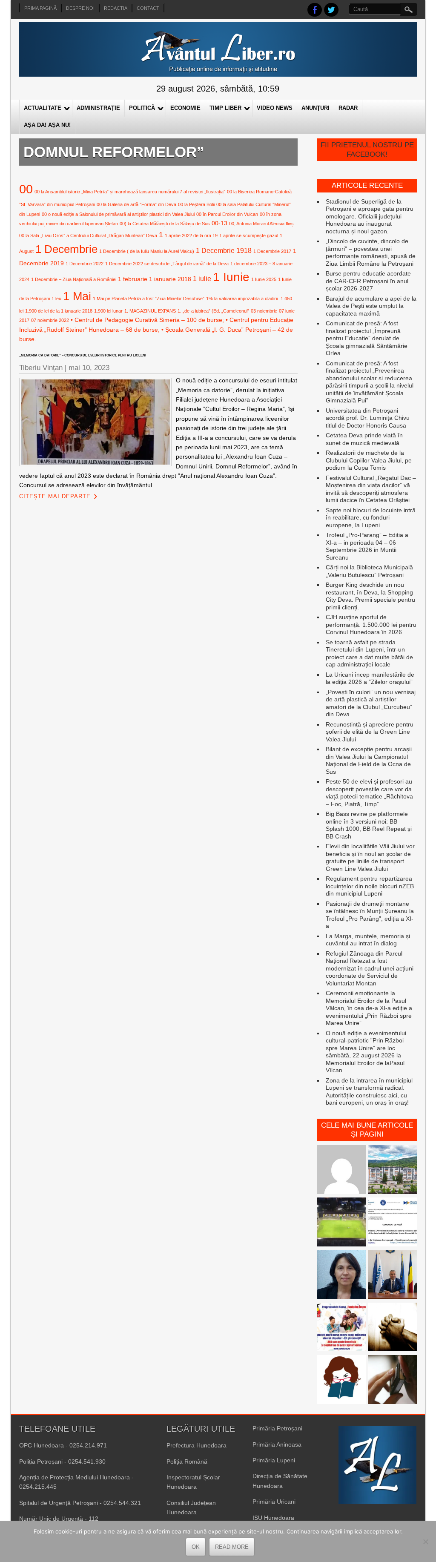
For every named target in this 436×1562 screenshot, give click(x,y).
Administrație (98, 108)
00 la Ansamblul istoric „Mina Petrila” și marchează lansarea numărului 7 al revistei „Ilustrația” (129, 191)
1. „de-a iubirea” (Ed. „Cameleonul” (213, 310)
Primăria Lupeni (273, 1460)
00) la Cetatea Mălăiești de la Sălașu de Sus (165, 223)
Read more (232, 1547)
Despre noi (80, 8)
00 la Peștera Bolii (196, 204)
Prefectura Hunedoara (196, 1445)
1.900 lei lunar (108, 310)
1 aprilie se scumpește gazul (248, 235)
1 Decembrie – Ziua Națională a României (73, 279)
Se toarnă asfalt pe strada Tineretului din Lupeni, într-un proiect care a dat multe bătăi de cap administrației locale (369, 653)
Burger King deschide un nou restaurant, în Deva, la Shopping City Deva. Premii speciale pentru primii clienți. (370, 596)
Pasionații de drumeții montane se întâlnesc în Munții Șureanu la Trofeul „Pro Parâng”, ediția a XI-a (370, 915)
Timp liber (225, 108)
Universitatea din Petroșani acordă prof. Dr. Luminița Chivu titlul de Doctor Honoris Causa (368, 418)
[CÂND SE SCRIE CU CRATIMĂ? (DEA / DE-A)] (341, 1380)
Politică (142, 108)
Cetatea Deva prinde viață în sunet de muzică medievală (364, 439)
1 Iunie (231, 277)
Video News (275, 108)
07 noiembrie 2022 (50, 320)
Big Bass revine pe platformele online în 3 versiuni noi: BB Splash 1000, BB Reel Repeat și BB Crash (369, 825)
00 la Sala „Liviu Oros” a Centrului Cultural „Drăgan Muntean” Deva (88, 235)
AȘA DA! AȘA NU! (47, 125)
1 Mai (77, 296)
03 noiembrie (264, 310)
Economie (185, 108)
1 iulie (202, 278)
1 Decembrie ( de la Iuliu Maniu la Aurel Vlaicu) (146, 251)
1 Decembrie (66, 249)
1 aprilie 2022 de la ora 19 (191, 235)
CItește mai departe (55, 496)
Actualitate (42, 108)
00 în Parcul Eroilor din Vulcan (227, 214)
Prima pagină (40, 8)
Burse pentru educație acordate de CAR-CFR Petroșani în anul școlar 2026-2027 (368, 281)
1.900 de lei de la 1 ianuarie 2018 (58, 310)
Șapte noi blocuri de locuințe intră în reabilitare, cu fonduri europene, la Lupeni (371, 517)
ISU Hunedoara (273, 1517)
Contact (148, 8)
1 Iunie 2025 (263, 279)
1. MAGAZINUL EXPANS (150, 310)
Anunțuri (315, 108)
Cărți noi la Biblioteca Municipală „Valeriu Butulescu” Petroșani (369, 571)
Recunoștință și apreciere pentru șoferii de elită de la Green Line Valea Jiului (369, 732)
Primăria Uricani (273, 1501)
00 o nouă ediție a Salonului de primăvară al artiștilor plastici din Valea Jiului (118, 214)
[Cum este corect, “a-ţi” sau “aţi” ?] (341, 1170)
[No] (425, 1541)
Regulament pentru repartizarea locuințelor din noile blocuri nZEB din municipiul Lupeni (370, 886)
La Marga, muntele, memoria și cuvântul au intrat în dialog (368, 940)
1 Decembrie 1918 (224, 250)
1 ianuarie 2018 (170, 279)
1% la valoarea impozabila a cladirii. (242, 298)
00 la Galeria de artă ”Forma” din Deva (136, 204)
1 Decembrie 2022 (84, 263)
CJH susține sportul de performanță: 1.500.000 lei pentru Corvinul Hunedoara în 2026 (371, 624)
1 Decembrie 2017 (272, 251)
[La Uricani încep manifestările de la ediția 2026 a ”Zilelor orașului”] (392, 1275)
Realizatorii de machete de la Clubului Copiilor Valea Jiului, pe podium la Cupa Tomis (369, 460)
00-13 (219, 223)
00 (26, 189)
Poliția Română (186, 1461)
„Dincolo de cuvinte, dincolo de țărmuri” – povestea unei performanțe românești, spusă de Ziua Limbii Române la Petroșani (371, 252)
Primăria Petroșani (277, 1428)
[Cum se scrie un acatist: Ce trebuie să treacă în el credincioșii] (392, 1328)
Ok (196, 1547)
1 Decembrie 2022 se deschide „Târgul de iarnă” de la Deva (167, 263)
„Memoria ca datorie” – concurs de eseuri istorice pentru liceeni (82, 355)
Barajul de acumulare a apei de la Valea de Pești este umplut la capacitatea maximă (371, 306)
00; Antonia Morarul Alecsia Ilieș (261, 223)
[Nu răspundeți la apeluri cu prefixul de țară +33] (392, 1380)
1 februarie (132, 279)
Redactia (115, 8)
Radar (348, 108)
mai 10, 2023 (89, 368)
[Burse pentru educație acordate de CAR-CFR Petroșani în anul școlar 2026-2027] (341, 1328)
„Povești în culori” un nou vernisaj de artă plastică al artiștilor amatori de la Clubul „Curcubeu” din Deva (371, 703)
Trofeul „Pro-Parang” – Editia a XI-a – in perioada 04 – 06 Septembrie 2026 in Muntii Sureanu (367, 546)
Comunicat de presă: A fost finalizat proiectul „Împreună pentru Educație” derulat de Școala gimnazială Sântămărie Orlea (366, 338)
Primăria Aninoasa (276, 1444)
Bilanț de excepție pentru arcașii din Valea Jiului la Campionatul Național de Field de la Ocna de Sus (369, 760)
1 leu (56, 298)
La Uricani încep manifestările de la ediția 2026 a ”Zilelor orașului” (370, 678)
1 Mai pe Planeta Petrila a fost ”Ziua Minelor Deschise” (148, 298)
